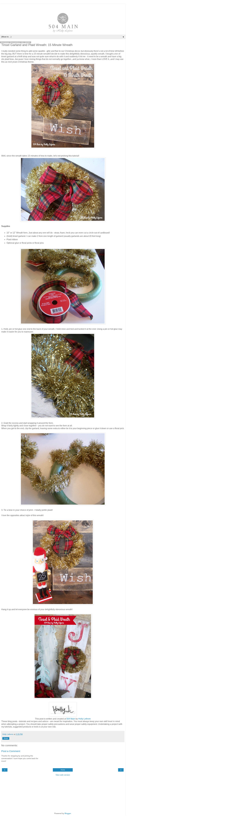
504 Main (70, 719)
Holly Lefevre (84, 719)
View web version (63, 775)
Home (63, 770)
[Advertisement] (63, 7)
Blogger (68, 813)
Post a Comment (10, 751)
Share (6, 738)
